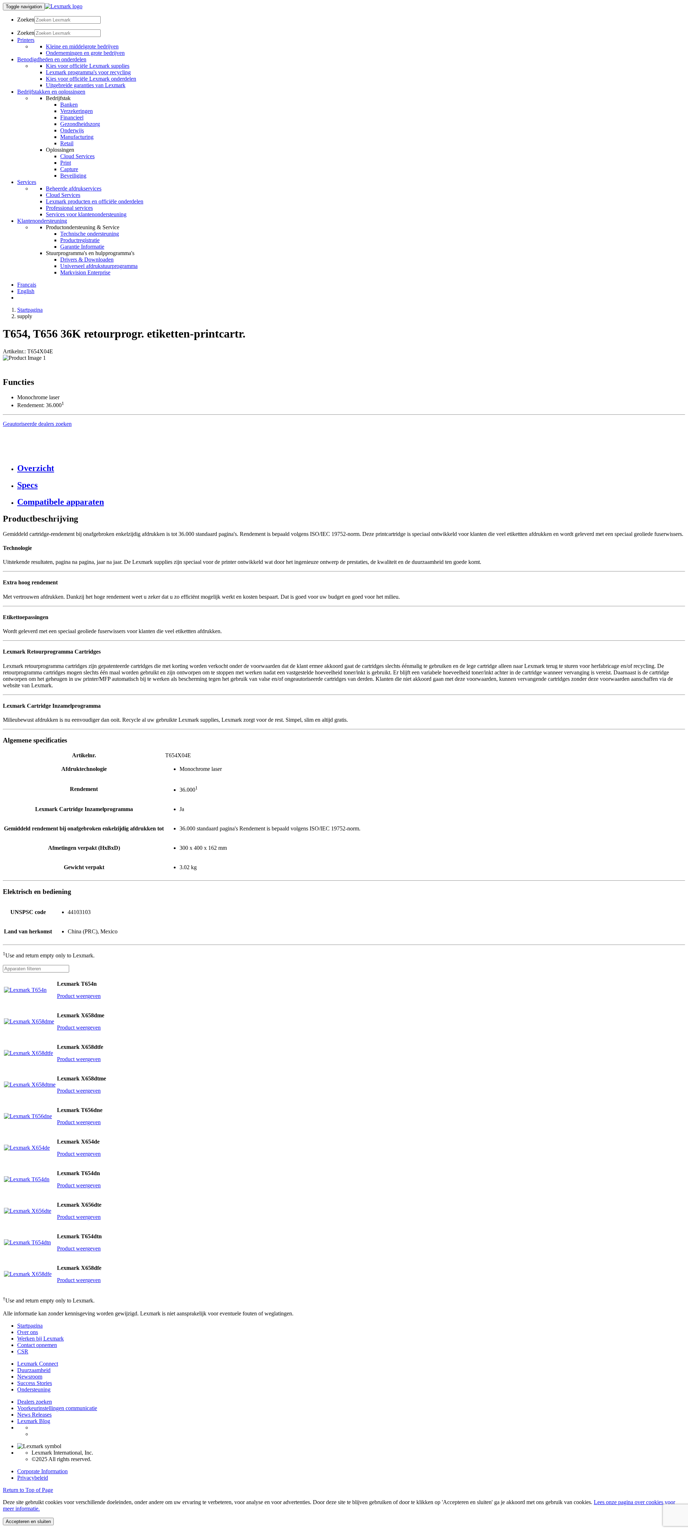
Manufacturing (77, 137)
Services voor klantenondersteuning (86, 214)
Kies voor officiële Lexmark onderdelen (91, 79)
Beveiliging (73, 176)
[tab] (351, 468)
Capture (69, 169)
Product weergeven (79, 996)
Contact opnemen (37, 1345)
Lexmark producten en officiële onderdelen (94, 201)
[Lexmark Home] (63, 6)
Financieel (71, 117)
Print (65, 163)
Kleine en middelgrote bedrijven (82, 46)
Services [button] (26, 182)
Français (26, 285)
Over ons (27, 1332)
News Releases (34, 1415)
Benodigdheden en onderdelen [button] (51, 59)
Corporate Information (42, 1471)
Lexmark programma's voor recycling (88, 72)
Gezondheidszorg (80, 124)
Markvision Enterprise (85, 272)
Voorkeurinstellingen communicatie (57, 1408)
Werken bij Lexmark (40, 1338)
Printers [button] (25, 40)
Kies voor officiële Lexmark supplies (87, 66)
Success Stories (34, 1383)
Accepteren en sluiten (28, 1521)
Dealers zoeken (34, 1402)
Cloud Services (77, 156)
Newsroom (29, 1377)
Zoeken (25, 20)
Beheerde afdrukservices (73, 188)
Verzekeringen (76, 111)
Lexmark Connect (37, 1364)
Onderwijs (72, 130)
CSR (22, 1351)
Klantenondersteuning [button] (42, 221)
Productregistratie (80, 240)
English (25, 291)
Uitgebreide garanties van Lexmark (85, 85)
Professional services (69, 208)
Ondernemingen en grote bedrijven (85, 53)
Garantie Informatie (82, 247)
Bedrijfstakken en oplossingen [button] (51, 92)
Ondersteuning (34, 1389)
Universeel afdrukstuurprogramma (99, 266)
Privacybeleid (32, 1478)
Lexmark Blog (33, 1421)
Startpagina (30, 310)
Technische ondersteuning (89, 234)
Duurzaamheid (34, 1370)
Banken (69, 105)
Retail (66, 143)
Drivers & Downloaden (87, 259)
